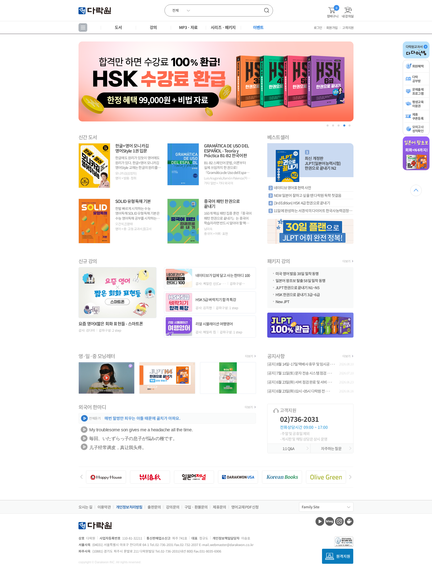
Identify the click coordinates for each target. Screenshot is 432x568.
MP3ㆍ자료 (188, 27)
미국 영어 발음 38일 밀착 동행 (297, 273)
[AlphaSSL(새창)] (344, 542)
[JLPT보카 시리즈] (310, 231)
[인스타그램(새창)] (339, 521)
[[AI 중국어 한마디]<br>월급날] (228, 392)
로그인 (318, 27)
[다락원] (95, 10)
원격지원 (343, 556)
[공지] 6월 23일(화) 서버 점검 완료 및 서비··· (299, 382)
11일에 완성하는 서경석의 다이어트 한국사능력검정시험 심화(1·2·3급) (314, 210)
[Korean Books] (282, 477)
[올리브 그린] (326, 477)
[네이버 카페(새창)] (349, 521)
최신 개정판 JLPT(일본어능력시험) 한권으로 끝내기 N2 (323, 163)
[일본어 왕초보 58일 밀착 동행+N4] (416, 169)
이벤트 (258, 27)
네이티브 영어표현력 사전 (292, 187)
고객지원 (348, 27)
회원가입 (332, 27)
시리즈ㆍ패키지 (223, 27)
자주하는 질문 (331, 448)
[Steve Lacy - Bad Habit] (106, 392)
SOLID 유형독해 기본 (133, 201)
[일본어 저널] (194, 477)
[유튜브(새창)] (320, 521)
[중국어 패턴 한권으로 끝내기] (183, 241)
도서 (118, 27)
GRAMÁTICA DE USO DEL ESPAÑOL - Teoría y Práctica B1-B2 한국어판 (226, 150)
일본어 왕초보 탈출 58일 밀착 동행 (300, 280)
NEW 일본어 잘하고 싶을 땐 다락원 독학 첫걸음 (307, 195)
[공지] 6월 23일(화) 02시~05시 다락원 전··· (298, 391)
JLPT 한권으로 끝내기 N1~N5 (298, 287)
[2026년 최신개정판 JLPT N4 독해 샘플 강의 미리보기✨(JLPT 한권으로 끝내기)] (167, 392)
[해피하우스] (106, 477)
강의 (153, 27)
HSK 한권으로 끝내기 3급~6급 (298, 294)
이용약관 (104, 507)
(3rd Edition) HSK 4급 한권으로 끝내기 (302, 202)
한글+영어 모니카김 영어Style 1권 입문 (132, 148)
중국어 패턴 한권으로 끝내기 (222, 203)
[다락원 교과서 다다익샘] (416, 57)
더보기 (346, 261)
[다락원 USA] (238, 477)
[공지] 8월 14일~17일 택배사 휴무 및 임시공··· (301, 364)
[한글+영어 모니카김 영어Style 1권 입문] (94, 186)
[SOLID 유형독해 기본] (94, 241)
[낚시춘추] (150, 477)
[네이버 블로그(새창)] (329, 521)
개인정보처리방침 (129, 507)
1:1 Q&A (289, 448)
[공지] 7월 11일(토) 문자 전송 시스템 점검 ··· (299, 373)
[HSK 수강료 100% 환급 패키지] (216, 81)
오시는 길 (85, 507)
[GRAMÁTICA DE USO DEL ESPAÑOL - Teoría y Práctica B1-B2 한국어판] (183, 183)
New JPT (282, 301)
